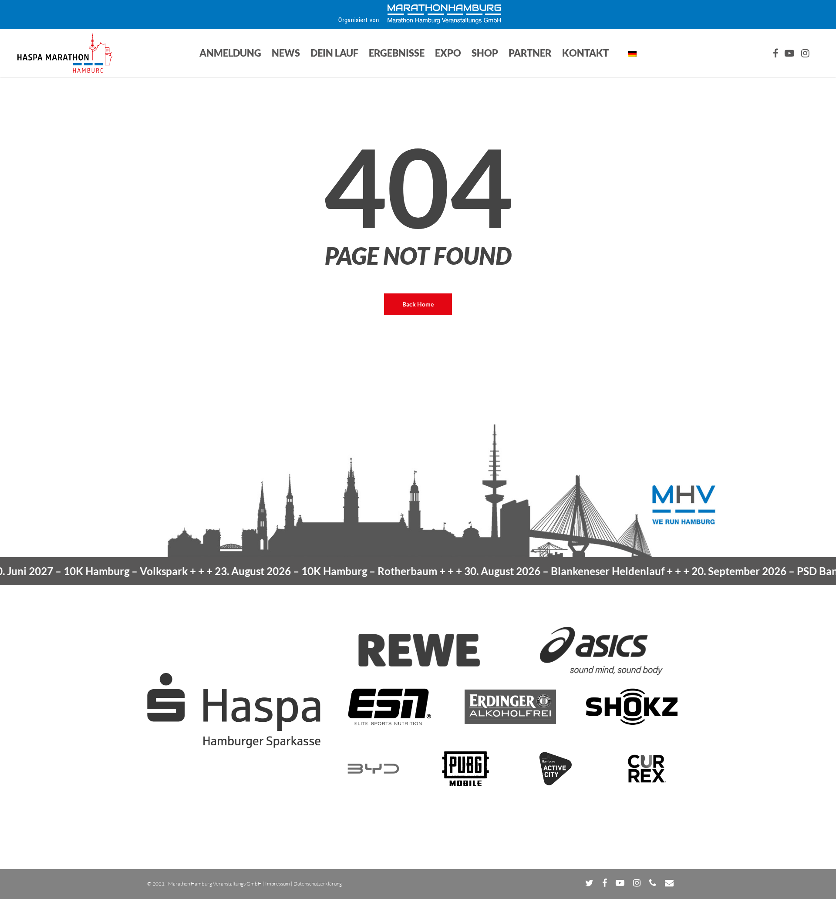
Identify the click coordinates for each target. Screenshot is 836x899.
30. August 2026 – (539, 571)
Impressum (277, 883)
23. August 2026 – (300, 571)
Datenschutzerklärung (317, 883)
